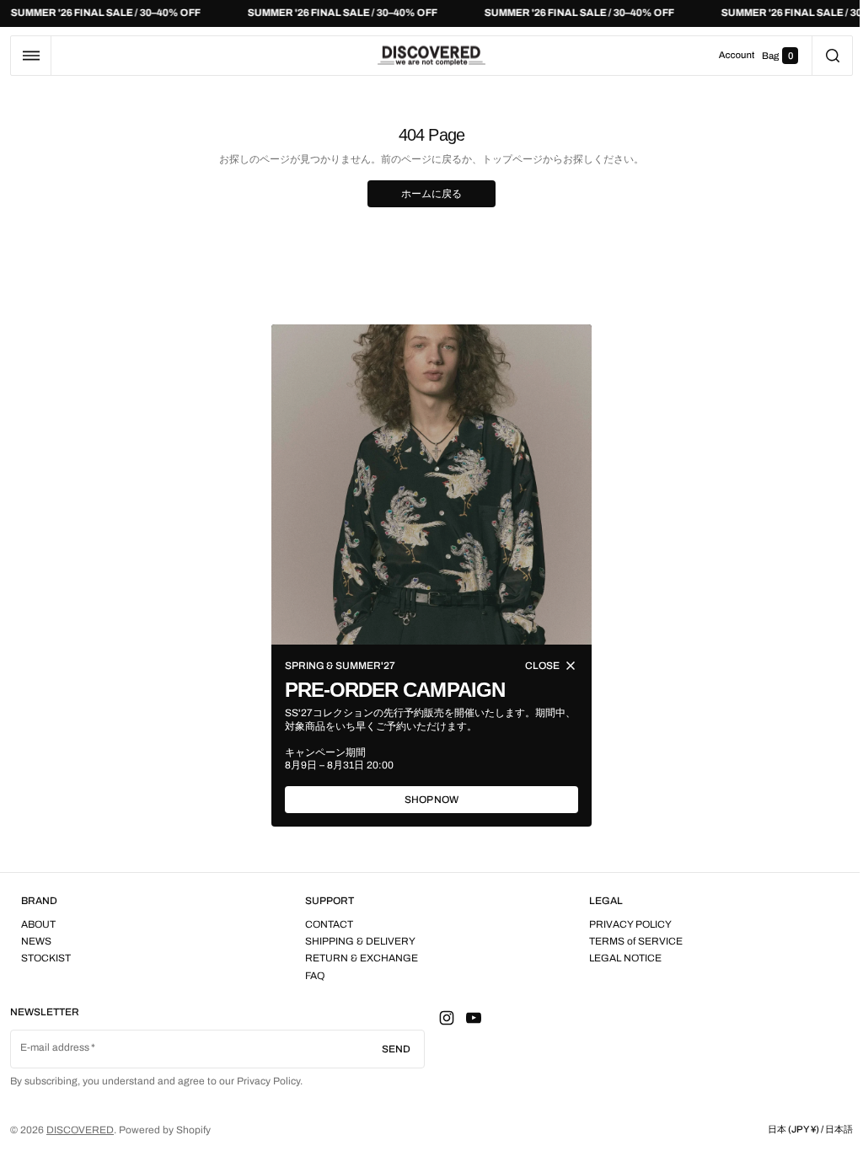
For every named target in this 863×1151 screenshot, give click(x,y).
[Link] (431, 13)
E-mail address (55, 1047)
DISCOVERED (80, 1130)
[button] (31, 55)
